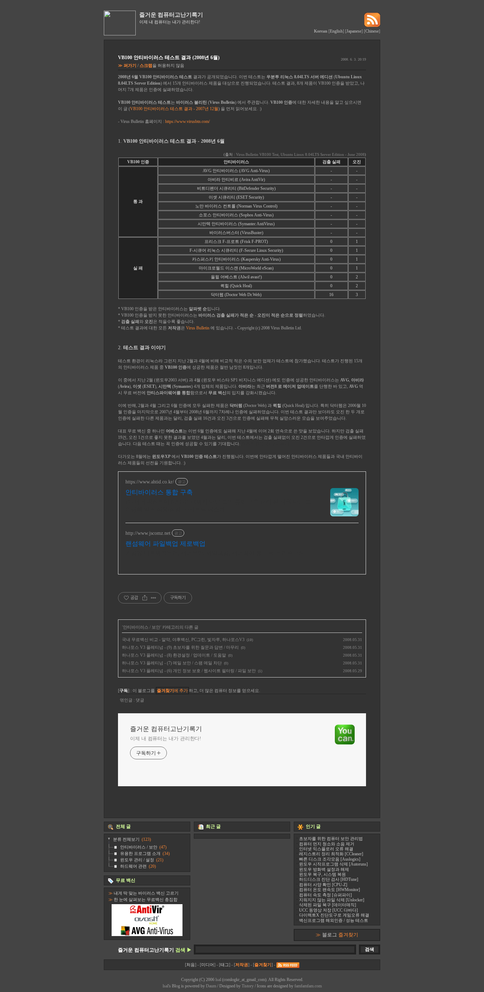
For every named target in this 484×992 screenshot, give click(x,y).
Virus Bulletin (197, 327)
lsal (218, 979)
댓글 (140, 700)
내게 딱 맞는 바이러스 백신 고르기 (146, 893)
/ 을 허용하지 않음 (154, 65)
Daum (211, 986)
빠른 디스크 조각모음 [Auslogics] (329, 859)
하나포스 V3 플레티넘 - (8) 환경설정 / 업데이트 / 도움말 (174, 655)
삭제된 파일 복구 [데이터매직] (327, 904)
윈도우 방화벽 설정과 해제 (324, 869)
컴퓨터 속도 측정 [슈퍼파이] (325, 894)
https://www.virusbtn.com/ (187, 121)
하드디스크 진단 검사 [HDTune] (328, 879)
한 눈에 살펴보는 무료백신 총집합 (146, 899)
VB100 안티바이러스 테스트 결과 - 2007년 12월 (174, 108)
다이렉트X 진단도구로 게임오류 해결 (334, 915)
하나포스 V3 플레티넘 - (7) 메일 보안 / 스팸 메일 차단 (172, 663)
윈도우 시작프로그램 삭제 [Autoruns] (333, 864)
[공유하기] (144, 598)
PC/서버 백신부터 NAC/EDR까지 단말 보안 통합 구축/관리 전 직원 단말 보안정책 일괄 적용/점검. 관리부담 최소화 (218, 505)
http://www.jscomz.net (147, 533)
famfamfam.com (308, 986)
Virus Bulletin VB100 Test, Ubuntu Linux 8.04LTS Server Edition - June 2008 (300, 154)
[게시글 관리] (153, 598)
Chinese (372, 31)
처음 (190, 964)
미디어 (207, 964)
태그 (224, 964)
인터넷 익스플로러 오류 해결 (326, 848)
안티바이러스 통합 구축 (159, 492)
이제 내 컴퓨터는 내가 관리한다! (165, 738)
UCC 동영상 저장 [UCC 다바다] (328, 910)
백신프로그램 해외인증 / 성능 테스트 (333, 920)
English (336, 31)
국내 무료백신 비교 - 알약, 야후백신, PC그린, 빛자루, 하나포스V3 (183, 639)
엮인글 (127, 700)
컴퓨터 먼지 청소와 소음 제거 (326, 843)
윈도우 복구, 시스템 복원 (322, 874)
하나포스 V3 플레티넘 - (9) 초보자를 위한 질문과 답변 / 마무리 (180, 647)
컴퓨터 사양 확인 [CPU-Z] (323, 884)
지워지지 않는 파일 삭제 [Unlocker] (331, 899)
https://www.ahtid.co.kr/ (149, 481)
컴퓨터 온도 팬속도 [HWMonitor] (329, 889)
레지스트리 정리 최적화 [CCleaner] (331, 853)
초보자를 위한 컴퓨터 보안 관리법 (331, 838)
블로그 (340, 934)
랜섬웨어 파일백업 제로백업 (165, 543)
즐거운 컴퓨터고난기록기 (171, 15)
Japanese (354, 31)
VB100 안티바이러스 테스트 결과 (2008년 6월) (169, 57)
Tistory (248, 986)
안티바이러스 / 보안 (141, 627)
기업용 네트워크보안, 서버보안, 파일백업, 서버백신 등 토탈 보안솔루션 (214, 553)
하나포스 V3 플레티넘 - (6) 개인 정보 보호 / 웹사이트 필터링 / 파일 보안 (189, 670)
